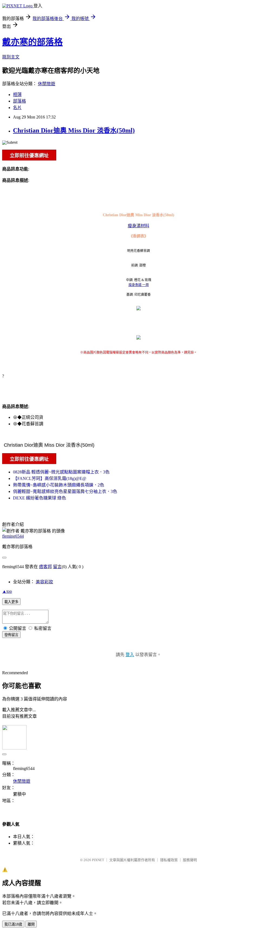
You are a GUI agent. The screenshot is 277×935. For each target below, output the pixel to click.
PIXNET (98, 860)
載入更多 (11, 602)
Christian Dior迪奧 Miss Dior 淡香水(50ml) (74, 130)
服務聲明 (190, 860)
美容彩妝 (44, 582)
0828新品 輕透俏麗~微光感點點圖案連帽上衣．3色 (61, 472)
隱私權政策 (169, 860)
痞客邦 (45, 566)
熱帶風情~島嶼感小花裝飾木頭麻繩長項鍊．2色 (58, 485)
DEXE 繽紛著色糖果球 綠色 (39, 498)
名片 (17, 107)
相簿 (17, 94)
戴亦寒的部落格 (32, 42)
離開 (31, 924)
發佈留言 (11, 635)
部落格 (19, 101)
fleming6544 (13, 536)
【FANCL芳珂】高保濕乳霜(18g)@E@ (49, 478)
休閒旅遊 (46, 83)
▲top (7, 591)
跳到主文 (10, 57)
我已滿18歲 (13, 924)
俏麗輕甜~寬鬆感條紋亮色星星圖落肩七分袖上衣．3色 (65, 491)
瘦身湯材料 (138, 225)
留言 (57, 566)
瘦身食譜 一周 (138, 285)
